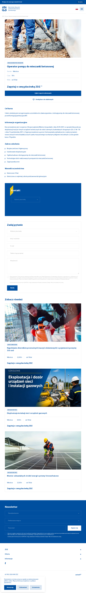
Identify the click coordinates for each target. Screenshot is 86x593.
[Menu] (82, 9)
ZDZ (3, 16)
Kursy (6, 16)
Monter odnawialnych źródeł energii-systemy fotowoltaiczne (33, 476)
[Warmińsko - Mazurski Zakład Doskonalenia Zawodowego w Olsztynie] (9, 9)
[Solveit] (78, 574)
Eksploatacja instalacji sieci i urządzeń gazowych (27, 413)
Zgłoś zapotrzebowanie (43, 93)
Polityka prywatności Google (44, 282)
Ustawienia (36, 587)
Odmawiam (23, 587)
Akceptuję (10, 587)
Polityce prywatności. (14, 279)
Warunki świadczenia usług (57, 282)
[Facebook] (5, 563)
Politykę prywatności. (65, 279)
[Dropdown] (77, 9)
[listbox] (25, 199)
